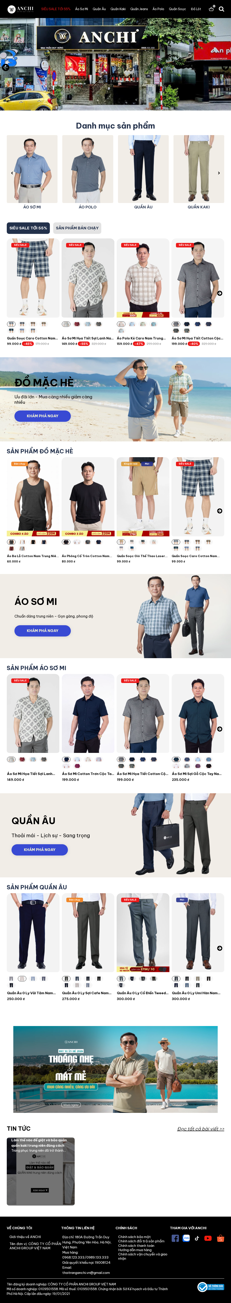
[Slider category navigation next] (219, 173)
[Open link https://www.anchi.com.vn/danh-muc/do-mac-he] (115, 67)
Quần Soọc (177, 9)
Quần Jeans (139, 9)
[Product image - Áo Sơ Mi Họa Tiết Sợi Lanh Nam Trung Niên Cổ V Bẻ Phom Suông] (88, 278)
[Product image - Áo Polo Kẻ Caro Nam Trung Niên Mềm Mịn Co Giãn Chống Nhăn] (143, 278)
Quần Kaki (118, 9)
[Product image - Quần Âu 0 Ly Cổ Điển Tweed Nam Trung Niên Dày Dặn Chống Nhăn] (143, 932)
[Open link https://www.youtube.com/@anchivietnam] (208, 1238)
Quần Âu (99, 9)
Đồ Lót (196, 9)
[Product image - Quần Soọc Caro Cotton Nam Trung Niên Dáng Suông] (33, 278)
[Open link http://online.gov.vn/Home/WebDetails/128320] (210, 1287)
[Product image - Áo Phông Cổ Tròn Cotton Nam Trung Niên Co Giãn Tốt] (88, 496)
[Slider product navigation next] (219, 293)
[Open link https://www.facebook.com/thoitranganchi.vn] (175, 1238)
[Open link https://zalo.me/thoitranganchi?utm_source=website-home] (186, 1238)
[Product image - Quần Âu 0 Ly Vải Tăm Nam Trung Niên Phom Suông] (33, 932)
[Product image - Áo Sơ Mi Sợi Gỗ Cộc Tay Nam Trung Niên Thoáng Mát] (198, 713)
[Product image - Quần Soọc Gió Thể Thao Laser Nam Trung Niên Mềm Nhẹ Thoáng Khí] (143, 496)
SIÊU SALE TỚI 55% (56, 9)
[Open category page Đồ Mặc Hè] (115, 399)
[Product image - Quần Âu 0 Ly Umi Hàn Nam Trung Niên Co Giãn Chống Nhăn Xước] (198, 932)
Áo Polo (158, 9)
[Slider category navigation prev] (11, 173)
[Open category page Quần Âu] (115, 835)
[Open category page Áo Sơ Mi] (115, 616)
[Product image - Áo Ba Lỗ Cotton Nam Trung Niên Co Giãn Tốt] (33, 496)
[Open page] (20, 9)
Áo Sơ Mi (81, 9)
